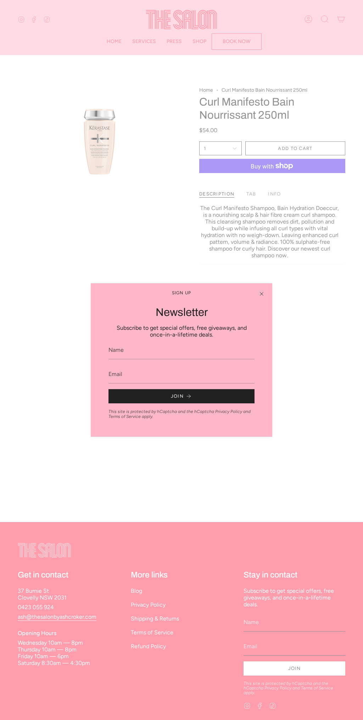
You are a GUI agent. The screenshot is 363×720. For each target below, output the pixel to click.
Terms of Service (124, 416)
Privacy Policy (228, 411)
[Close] (261, 293)
